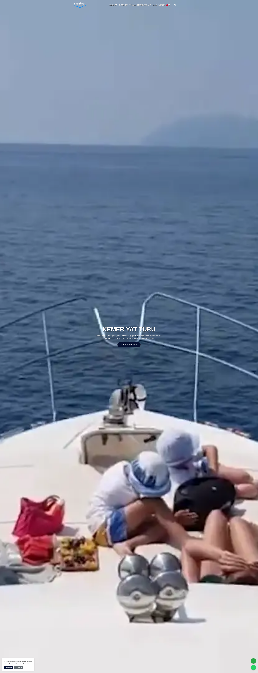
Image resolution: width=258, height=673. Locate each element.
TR (169, 5)
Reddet (19, 667)
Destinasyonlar (144, 5)
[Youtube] (184, 5)
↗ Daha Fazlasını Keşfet (129, 344)
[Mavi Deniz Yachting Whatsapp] (253, 667)
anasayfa (113, 5)
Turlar (133, 5)
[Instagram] (179, 5)
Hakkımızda (123, 5)
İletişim (161, 5)
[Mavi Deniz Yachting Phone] (253, 660)
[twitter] (175, 5)
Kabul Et (9, 667)
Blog (155, 5)
